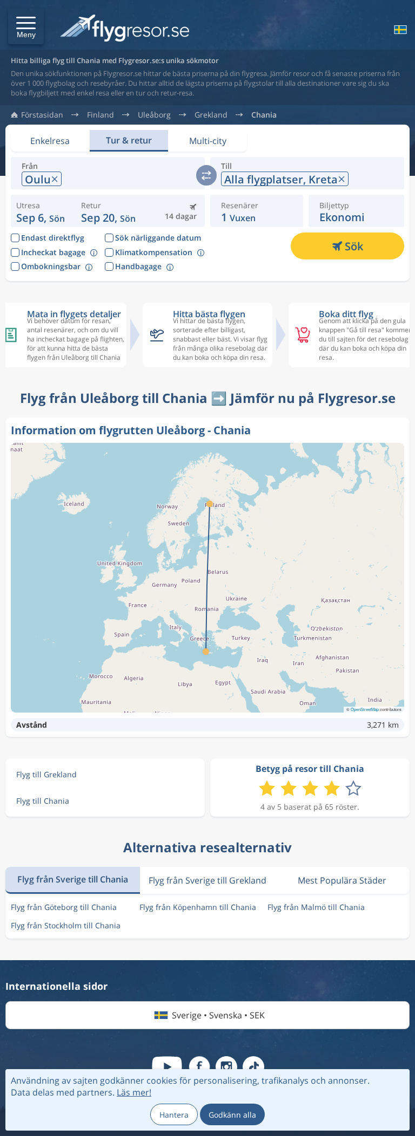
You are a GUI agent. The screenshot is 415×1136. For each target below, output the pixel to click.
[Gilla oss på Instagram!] (226, 1067)
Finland (100, 115)
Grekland (211, 115)
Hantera (174, 1115)
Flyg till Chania (42, 801)
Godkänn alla (232, 1115)
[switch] (206, 175)
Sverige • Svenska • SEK (218, 1015)
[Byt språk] (399, 29)
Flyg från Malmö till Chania (316, 907)
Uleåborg (154, 115)
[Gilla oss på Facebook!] (199, 1067)
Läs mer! (134, 1092)
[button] (26, 26)
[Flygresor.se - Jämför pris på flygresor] (124, 29)
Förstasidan (42, 115)
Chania (264, 115)
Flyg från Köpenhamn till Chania (197, 907)
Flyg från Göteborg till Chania (64, 907)
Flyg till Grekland (46, 774)
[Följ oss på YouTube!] (167, 1067)
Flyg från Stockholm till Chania (66, 925)
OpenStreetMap (365, 709)
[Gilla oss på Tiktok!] (253, 1067)
